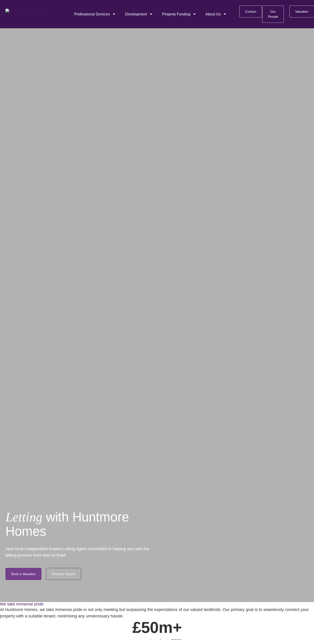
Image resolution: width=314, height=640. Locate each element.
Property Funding (176, 14)
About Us (213, 14)
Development (136, 14)
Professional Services (92, 14)
